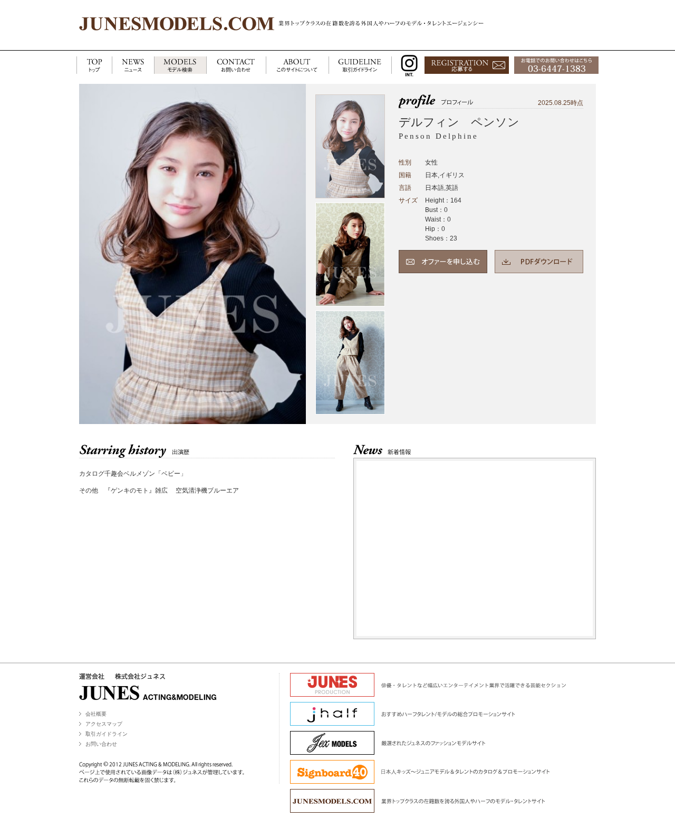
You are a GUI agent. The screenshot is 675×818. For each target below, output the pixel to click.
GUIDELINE (360, 66)
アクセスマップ (103, 724)
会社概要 (96, 714)
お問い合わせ (101, 744)
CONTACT (236, 66)
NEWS (133, 66)
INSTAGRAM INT (407, 66)
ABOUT (297, 66)
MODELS (180, 66)
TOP (94, 66)
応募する (467, 66)
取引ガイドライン (106, 734)
